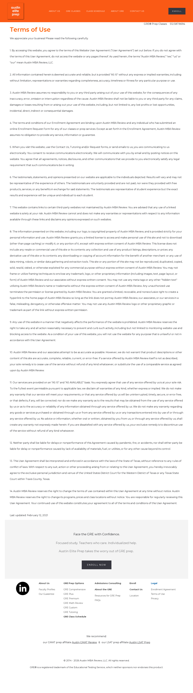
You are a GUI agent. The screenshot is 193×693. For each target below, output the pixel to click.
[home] (16, 11)
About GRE (117, 11)
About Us (54, 11)
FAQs (97, 600)
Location (134, 595)
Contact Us (137, 11)
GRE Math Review (73, 603)
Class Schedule (95, 11)
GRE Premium (71, 598)
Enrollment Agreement (163, 589)
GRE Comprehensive (74, 589)
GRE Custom (70, 607)
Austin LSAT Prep (139, 642)
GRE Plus (68, 594)
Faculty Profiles (47, 589)
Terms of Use (158, 594)
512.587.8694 (177, 23)
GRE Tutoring (70, 612)
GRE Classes (73, 11)
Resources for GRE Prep (107, 595)
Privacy (155, 598)
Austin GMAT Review (84, 642)
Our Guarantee (46, 594)
